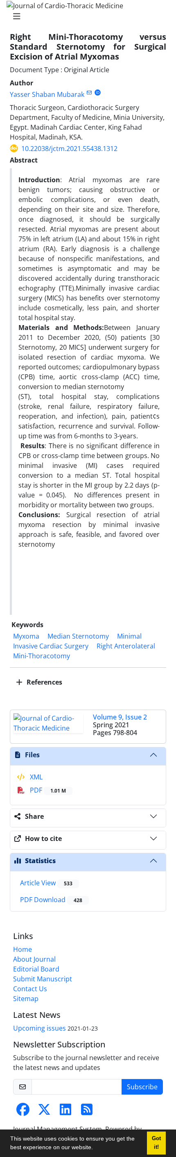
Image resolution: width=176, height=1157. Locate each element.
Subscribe (142, 1086)
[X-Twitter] (44, 1111)
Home (22, 949)
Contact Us (30, 988)
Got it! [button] (156, 1143)
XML (35, 776)
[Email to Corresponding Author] (89, 92)
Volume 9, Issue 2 (120, 717)
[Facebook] (23, 1111)
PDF (47, 790)
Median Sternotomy (78, 636)
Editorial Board (36, 969)
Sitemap (25, 998)
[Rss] (87, 1111)
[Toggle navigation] (86, 16)
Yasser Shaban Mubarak (47, 94)
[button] (96, 1148)
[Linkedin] (65, 1111)
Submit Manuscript (42, 978)
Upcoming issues (39, 1028)
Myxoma (26, 636)
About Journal (34, 959)
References (43, 682)
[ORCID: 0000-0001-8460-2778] (98, 92)
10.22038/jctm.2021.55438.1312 (69, 148)
